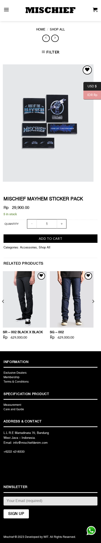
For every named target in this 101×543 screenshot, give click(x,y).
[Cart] (95, 10)
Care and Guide (14, 409)
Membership (11, 377)
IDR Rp (90, 94)
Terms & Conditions (16, 381)
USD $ (90, 86)
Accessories (28, 247)
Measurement (12, 404)
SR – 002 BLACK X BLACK (23, 332)
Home (40, 29)
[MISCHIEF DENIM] (50, 10)
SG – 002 (57, 332)
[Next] (93, 311)
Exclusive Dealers (15, 372)
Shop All (57, 29)
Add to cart (50, 238)
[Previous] (3, 311)
